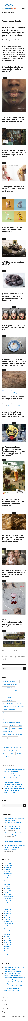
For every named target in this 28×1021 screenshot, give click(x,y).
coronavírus (19, 703)
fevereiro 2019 (8, 907)
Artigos (15, 654)
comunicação (7, 697)
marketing (22, 656)
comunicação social (8, 703)
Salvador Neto (8, 12)
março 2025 (7, 863)
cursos (5, 709)
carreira (17, 694)
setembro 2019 (8, 903)
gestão (20, 716)
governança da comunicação (11, 722)
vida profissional (7, 756)
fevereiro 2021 (8, 873)
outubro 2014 (7, 942)
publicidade (12, 658)
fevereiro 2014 (8, 955)
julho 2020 (7, 882)
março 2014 (7, 953)
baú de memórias (8, 694)
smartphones (16, 750)
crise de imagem (15, 706)
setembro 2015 (8, 926)
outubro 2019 (8, 901)
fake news (13, 716)
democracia (11, 709)
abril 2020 (7, 888)
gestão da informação (9, 719)
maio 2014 (7, 948)
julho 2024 (7, 869)
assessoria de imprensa (10, 684)
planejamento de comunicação (12, 744)
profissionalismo (7, 747)
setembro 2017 (8, 911)
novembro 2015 (8, 923)
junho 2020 (7, 884)
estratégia (19, 712)
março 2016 (7, 919)
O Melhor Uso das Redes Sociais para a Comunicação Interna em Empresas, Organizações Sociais (14, 790)
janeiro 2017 (7, 917)
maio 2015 (7, 934)
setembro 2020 (8, 878)
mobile (5, 737)
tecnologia (6, 753)
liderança (13, 728)
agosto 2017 (7, 913)
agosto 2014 (7, 946)
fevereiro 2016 (8, 921)
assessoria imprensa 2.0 (10, 691)
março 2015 (7, 938)
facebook (5, 716)
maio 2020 (7, 886)
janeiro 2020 (7, 894)
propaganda (5, 658)
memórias (19, 734)
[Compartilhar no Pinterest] (6, 78)
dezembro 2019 (8, 896)
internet (19, 725)
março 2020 (7, 890)
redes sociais (6, 750)
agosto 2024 (7, 867)
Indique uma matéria (14, 406)
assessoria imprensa (9, 687)
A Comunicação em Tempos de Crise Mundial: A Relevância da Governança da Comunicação (14, 772)
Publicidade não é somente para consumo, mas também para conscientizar (14, 31)
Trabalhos (5, 1001)
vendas (19, 753)
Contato (4, 1004)
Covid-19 (5, 706)
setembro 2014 (8, 944)
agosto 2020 (7, 880)
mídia (10, 737)
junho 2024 (7, 871)
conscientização (11, 656)
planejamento (17, 741)
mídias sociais (7, 741)
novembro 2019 (8, 898)
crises (23, 706)
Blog (3, 1012)
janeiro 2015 (7, 940)
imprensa (12, 725)
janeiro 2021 (7, 876)
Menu (23, 8)
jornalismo (6, 728)
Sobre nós (5, 997)
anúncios (4, 656)
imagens (17, 656)
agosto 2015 (7, 928)
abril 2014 (6, 951)
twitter (13, 753)
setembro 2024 (8, 865)
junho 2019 (7, 905)
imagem (5, 725)
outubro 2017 (7, 909)
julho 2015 (7, 930)
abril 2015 (6, 936)
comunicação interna (9, 700)
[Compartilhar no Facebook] (4, 78)
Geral (18, 654)
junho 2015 (7, 932)
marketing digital (8, 731)
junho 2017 (7, 915)
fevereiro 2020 (8, 892)
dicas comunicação (8, 712)
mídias (16, 737)
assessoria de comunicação (11, 681)
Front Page (5, 1008)
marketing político (8, 734)
